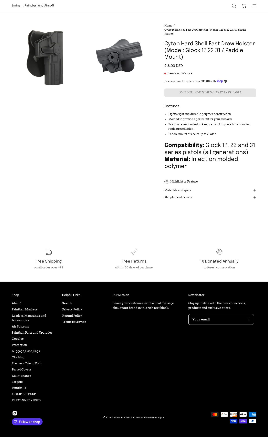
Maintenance (21, 375)
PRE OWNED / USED (26, 400)
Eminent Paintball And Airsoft (33, 5)
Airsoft (17, 303)
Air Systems (20, 326)
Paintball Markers (24, 309)
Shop (15, 295)
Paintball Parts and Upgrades (32, 332)
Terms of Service (74, 322)
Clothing (18, 357)
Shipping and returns (178, 197)
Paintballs (19, 388)
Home (168, 25)
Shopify (160, 417)
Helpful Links (71, 295)
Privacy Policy (72, 309)
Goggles (18, 338)
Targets (17, 382)
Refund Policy (72, 315)
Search (67, 303)
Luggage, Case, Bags (26, 351)
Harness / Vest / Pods (27, 363)
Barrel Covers (21, 369)
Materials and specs (177, 190)
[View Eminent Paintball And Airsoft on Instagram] (15, 413)
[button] (234, 6)
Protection (19, 345)
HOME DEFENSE (24, 394)
